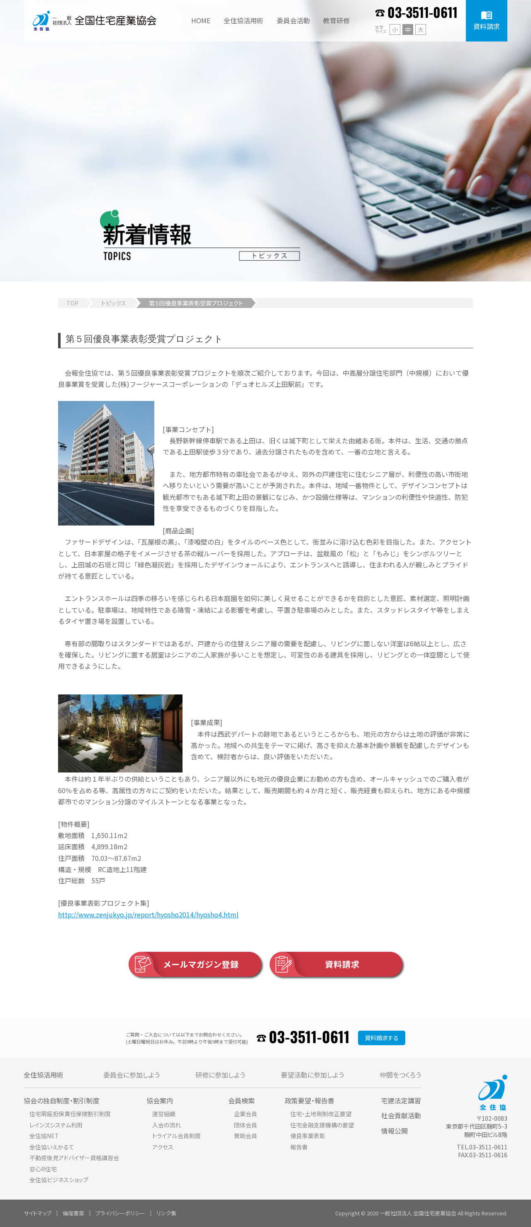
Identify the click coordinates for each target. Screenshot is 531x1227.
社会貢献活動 (401, 1115)
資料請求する (382, 1038)
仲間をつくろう (400, 1075)
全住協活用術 (43, 1075)
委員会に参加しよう (131, 1075)
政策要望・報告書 (309, 1100)
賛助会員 (245, 1136)
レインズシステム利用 (56, 1125)
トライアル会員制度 (176, 1136)
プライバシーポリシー (120, 1213)
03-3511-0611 (422, 13)
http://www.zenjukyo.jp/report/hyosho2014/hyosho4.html (148, 914)
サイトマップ (37, 1213)
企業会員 (245, 1114)
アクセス (162, 1147)
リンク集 (166, 1213)
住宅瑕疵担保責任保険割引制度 (70, 1114)
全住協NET (44, 1136)
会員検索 (241, 1100)
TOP (72, 303)
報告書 (299, 1147)
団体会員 (245, 1125)
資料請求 (342, 964)
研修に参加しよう (220, 1075)
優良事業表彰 (307, 1136)
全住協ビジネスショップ (58, 1180)
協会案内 (159, 1100)
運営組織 (163, 1114)
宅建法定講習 (401, 1100)
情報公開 (394, 1131)
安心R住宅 (43, 1169)
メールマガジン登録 (201, 964)
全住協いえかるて (51, 1147)
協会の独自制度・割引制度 (62, 1100)
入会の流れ (166, 1125)
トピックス (113, 303)
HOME (200, 20)
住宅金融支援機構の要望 (322, 1125)
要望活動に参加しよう (312, 1075)
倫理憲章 (73, 1213)
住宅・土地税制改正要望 (320, 1114)
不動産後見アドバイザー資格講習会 (74, 1158)
